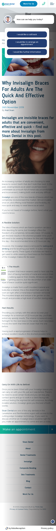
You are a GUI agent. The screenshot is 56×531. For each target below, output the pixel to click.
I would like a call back (27, 34)
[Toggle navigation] (51, 4)
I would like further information (27, 52)
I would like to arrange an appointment (27, 43)
